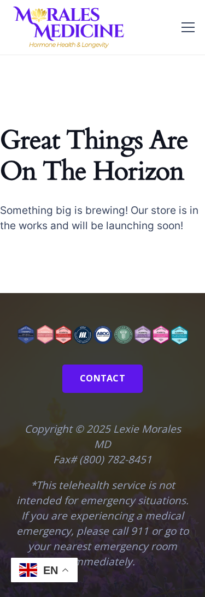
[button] (188, 27)
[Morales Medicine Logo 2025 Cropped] (67, 27)
